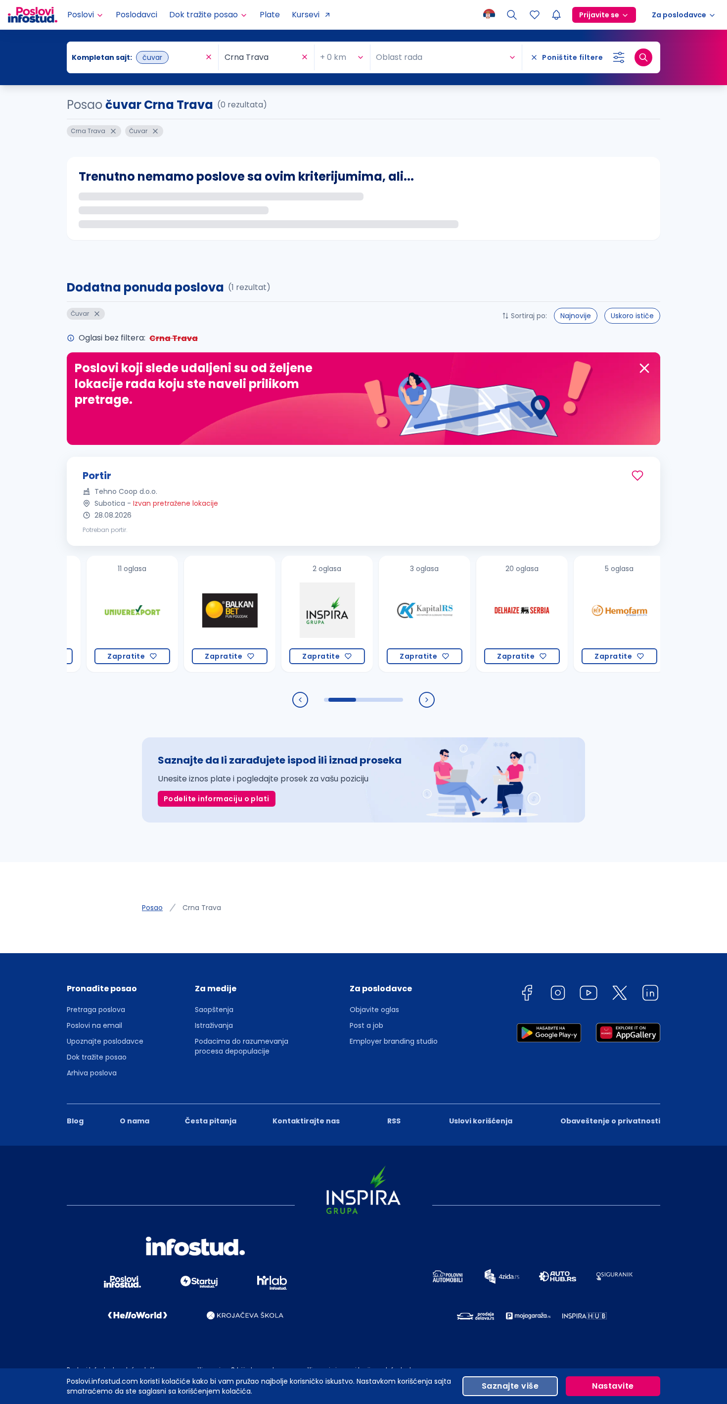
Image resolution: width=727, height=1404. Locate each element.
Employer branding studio (394, 1041)
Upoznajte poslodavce (105, 1041)
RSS (394, 1121)
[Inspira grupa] (299, 614)
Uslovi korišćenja (480, 1121)
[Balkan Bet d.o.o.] (201, 614)
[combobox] (137, 57)
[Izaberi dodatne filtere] (619, 57)
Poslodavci (136, 14)
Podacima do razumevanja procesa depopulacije (241, 1046)
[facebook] (527, 994)
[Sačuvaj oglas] (637, 476)
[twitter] (620, 994)
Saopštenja (214, 1010)
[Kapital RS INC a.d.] (396, 614)
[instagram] (558, 994)
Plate (270, 14)
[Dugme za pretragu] (643, 57)
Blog (75, 1121)
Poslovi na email (94, 1025)
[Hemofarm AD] (591, 614)
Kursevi (305, 14)
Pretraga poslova (96, 1010)
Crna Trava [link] (201, 908)
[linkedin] (650, 994)
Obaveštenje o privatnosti (610, 1121)
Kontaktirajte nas (306, 1121)
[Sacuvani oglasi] (534, 15)
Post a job (366, 1025)
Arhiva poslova (92, 1073)
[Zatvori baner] (644, 368)
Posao (152, 908)
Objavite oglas (374, 1010)
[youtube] (588, 994)
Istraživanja (214, 1025)
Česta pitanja (210, 1121)
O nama (134, 1121)
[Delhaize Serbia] (494, 614)
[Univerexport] (104, 614)
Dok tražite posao (97, 1057)
